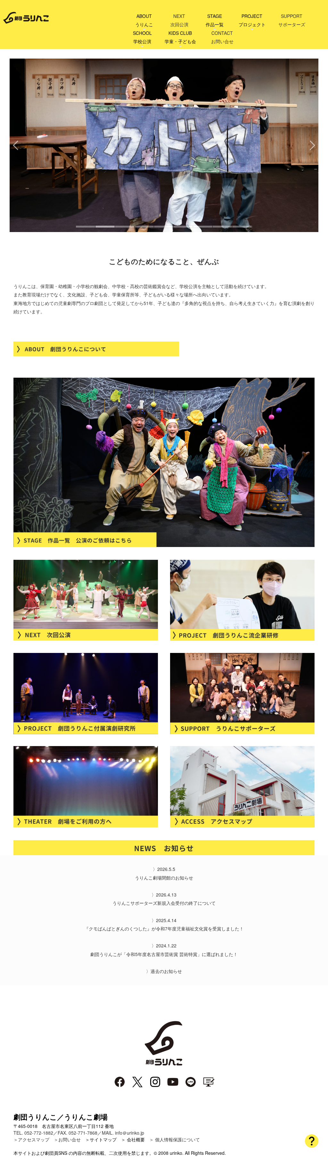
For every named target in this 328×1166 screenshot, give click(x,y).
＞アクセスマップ (31, 1139)
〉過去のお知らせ (164, 971)
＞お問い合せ (67, 1139)
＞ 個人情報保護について (174, 1139)
